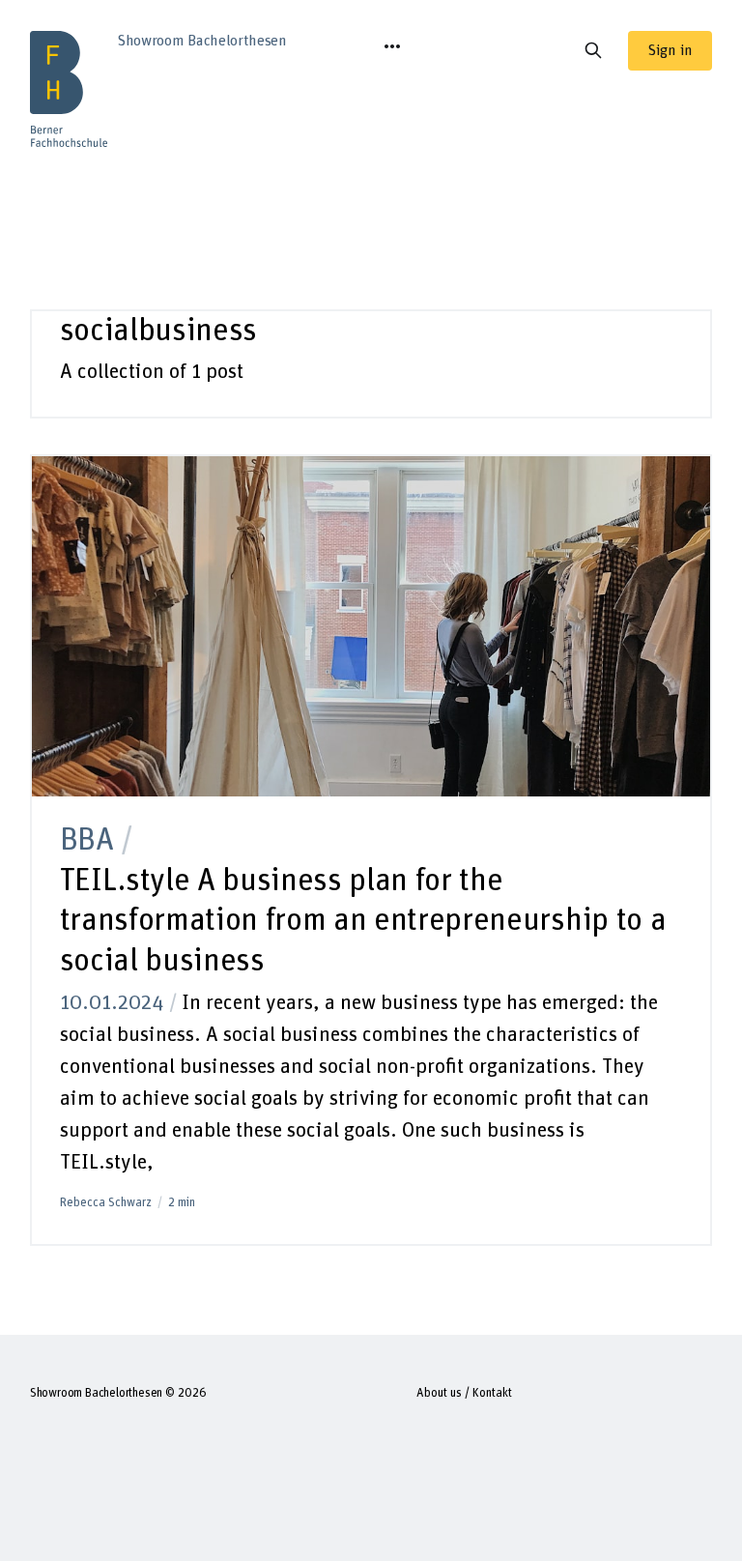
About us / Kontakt (464, 1393)
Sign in (670, 50)
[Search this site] (593, 50)
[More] (392, 46)
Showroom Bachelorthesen (96, 1393)
